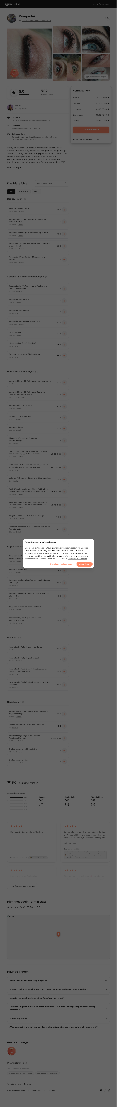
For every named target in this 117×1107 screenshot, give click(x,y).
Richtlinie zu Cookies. (77, 559)
